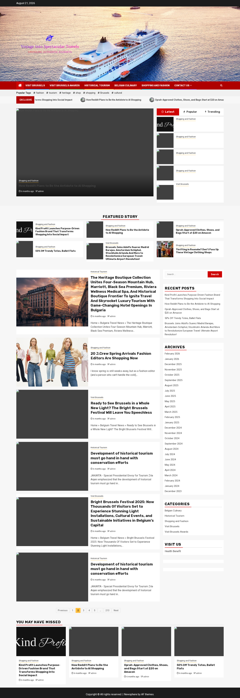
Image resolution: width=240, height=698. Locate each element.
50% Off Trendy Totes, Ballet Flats (196, 175)
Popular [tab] (191, 111)
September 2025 (173, 380)
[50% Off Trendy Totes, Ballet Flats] (165, 173)
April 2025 (170, 406)
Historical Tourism (97, 85)
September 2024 (173, 443)
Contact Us (181, 85)
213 (107, 610)
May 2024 (170, 464)
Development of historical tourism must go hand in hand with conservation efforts (122, 458)
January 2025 (172, 422)
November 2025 (173, 369)
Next (116, 610)
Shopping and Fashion (156, 85)
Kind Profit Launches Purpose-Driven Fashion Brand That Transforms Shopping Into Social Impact (198, 126)
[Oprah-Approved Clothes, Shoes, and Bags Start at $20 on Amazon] (165, 156)
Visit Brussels (35, 85)
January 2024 (172, 486)
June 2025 (170, 396)
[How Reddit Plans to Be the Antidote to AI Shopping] (165, 140)
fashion (40, 93)
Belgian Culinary (125, 85)
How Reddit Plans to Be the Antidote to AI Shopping (90, 99)
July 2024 (170, 454)
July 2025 (170, 390)
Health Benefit (173, 551)
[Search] (221, 85)
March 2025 (171, 411)
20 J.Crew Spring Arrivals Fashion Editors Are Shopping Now (121, 355)
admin (41, 191)
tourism (53, 93)
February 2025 (172, 417)
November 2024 (173, 433)
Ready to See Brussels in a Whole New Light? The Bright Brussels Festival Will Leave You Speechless (121, 408)
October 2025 (172, 374)
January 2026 (172, 359)
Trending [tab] (213, 111)
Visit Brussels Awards (65, 85)
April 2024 (170, 470)
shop (78, 93)
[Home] (20, 85)
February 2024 (172, 480)
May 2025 (170, 401)
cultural (118, 93)
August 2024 (171, 448)
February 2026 (172, 353)
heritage (66, 93)
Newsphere (130, 694)
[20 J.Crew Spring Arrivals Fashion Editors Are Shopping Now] (52, 362)
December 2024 (173, 427)
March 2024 (171, 475)
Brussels (104, 93)
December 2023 (173, 491)
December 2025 (173, 364)
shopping (90, 93)
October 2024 (172, 438)
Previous (63, 610)
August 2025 (171, 385)
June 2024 (170, 459)
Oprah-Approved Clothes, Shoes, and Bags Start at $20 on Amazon (167, 99)
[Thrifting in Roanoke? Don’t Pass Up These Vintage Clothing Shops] (165, 249)
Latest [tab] (169, 111)
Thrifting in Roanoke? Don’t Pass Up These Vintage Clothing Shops (197, 251)
